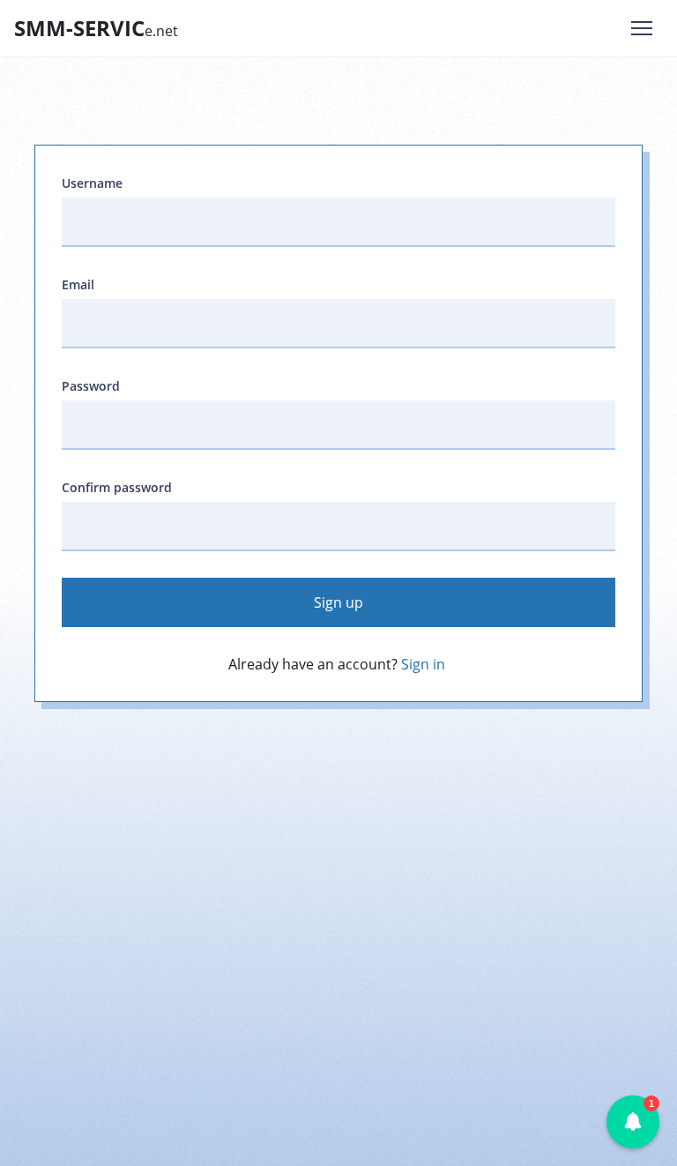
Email (78, 284)
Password (91, 385)
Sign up (338, 602)
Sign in (423, 664)
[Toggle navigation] (642, 28)
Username (92, 183)
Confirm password (117, 487)
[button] (632, 1121)
